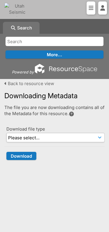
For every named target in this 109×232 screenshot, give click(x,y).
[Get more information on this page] (71, 114)
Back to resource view (30, 83)
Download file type (25, 129)
